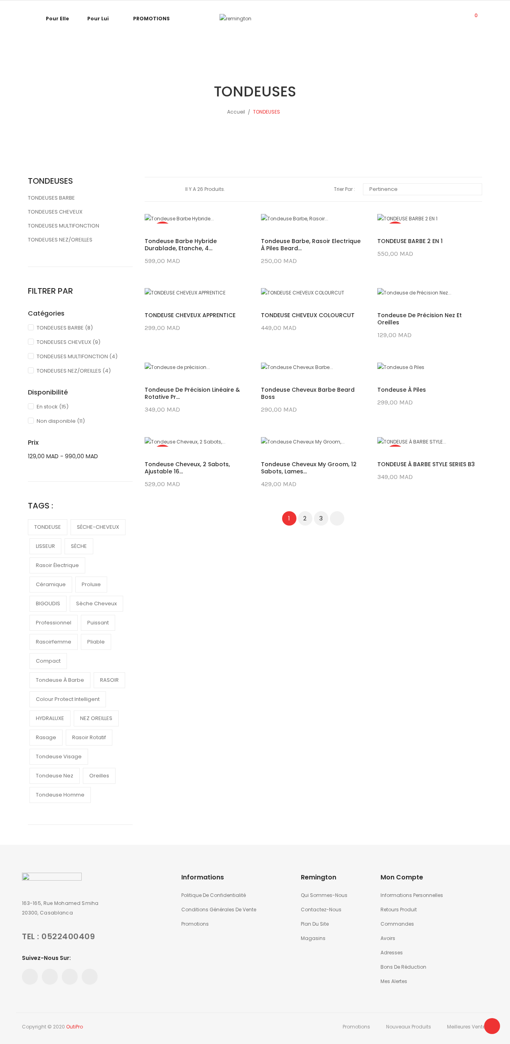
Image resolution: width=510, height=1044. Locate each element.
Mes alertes (394, 981)
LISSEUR (45, 546)
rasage (46, 737)
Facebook (30, 977)
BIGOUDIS (48, 603)
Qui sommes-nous (324, 895)
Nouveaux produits (408, 1026)
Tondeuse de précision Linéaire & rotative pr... (192, 393)
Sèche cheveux (96, 603)
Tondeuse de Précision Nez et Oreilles (419, 319)
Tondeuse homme (60, 795)
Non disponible (61, 421)
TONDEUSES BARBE (51, 198)
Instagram (90, 977)
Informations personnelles (412, 895)
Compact (48, 661)
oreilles (99, 775)
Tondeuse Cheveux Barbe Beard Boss (308, 393)
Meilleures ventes (467, 1026)
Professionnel (53, 622)
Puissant (98, 622)
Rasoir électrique (57, 565)
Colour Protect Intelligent (68, 699)
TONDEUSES (50, 181)
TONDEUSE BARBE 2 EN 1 (410, 241)
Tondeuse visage (59, 756)
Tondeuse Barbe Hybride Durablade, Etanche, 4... (181, 244)
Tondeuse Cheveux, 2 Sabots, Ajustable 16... (187, 468)
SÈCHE (79, 546)
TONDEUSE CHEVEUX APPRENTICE (190, 315)
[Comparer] (454, 19)
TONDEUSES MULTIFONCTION (63, 226)
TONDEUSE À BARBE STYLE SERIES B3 (426, 464)
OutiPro (74, 1026)
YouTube (70, 977)
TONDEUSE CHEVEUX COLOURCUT (308, 315)
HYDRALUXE (50, 718)
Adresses (392, 952)
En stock (53, 406)
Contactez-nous (321, 909)
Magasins (313, 938)
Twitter (50, 977)
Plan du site (315, 923)
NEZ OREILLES (96, 718)
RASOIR (109, 680)
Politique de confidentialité (213, 895)
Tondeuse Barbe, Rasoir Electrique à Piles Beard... (311, 244)
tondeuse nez (54, 775)
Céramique (51, 584)
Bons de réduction (403, 967)
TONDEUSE (47, 527)
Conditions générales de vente (218, 909)
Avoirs (388, 938)
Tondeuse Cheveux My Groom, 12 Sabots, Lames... (309, 468)
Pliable (96, 642)
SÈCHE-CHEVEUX (98, 527)
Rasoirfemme (53, 642)
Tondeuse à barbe (60, 680)
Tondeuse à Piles (401, 389)
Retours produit (399, 909)
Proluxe (91, 584)
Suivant (337, 518)
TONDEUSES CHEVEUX (55, 212)
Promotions (195, 923)
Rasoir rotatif (89, 737)
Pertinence (421, 189)
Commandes (397, 923)
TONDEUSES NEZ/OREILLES (60, 239)
